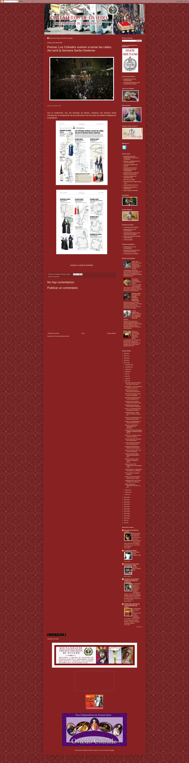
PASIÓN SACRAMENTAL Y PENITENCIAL (131, 188)
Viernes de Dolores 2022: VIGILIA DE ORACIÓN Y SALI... (132, 455)
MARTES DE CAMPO (129, 179)
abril (126, 380)
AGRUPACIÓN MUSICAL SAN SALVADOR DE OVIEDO (132, 83)
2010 (125, 522)
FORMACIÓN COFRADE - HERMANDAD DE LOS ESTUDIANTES (131, 169)
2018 (125, 504)
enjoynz (96, 750)
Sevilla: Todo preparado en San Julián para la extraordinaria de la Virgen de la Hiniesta (136, 265)
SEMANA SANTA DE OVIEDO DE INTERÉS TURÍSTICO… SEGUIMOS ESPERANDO (136, 297)
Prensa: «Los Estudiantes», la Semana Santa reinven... (133, 422)
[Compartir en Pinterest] (81, 274)
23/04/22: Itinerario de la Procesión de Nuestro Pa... (133, 391)
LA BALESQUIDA (128, 239)
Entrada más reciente (53, 333)
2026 (125, 353)
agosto (127, 371)
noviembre (128, 367)
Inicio (83, 333)
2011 (125, 520)
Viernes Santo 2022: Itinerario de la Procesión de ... (133, 439)
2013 (125, 515)
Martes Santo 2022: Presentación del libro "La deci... (132, 486)
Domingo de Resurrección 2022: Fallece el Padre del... (133, 405)
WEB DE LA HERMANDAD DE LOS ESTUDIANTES (132, 162)
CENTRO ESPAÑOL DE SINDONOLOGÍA (130, 177)
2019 (125, 502)
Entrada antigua (111, 333)
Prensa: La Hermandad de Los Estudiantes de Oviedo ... (133, 418)
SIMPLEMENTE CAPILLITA (131, 185)
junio (126, 376)
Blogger (112, 750)
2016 (125, 509)
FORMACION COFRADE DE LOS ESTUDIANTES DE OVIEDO (132, 605)
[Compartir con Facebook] (80, 274)
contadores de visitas (53, 639)
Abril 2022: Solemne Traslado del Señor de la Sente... (133, 383)
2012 (125, 518)
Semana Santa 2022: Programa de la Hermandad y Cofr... (133, 465)
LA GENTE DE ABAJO (130, 550)
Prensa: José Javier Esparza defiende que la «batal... (132, 477)
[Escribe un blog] (76, 274)
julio (126, 374)
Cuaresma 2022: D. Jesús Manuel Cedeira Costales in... (132, 414)
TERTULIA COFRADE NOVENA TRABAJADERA (132, 237)
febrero (127, 492)
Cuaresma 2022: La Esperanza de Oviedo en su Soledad (133, 470)
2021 (125, 497)
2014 (125, 513)
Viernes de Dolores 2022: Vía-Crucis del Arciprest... (133, 451)
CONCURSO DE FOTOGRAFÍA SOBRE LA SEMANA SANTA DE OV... (133, 432)
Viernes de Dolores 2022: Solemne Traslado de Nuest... (132, 460)
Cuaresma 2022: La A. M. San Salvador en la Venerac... (133, 481)
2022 (125, 362)
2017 (125, 506)
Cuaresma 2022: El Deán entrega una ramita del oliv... (133, 402)
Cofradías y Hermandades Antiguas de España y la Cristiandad (131, 580)
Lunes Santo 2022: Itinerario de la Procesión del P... (132, 443)
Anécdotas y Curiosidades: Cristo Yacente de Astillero (136, 281)
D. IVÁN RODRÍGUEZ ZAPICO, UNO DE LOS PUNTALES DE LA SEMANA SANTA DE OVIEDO (132, 315)
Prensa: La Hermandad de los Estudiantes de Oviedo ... (133, 409)
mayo (126, 378)
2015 (125, 511)
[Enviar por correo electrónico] (74, 274)
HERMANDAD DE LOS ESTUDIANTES (130, 79)
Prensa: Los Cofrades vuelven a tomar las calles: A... (133, 436)
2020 (125, 499)
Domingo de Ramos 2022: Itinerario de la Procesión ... (133, 447)
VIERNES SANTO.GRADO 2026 (137, 569)
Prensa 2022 (56, 276)
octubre (127, 369)
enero (127, 494)
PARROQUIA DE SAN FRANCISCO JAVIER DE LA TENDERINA (131, 158)
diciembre (128, 364)
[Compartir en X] (78, 274)
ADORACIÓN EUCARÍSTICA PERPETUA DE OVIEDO (131, 173)
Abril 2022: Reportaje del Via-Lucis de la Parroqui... (133, 394)
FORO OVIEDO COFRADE (131, 190)
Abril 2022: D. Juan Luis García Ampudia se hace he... (133, 387)
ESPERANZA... (136, 552)
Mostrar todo (139, 626)
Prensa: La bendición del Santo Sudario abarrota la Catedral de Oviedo (135, 335)
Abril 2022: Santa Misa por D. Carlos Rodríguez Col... (133, 398)
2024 (125, 358)
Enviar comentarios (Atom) (62, 336)
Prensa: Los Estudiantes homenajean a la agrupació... (131, 426)
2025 (125, 355)
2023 (125, 360)
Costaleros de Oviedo (60, 274)
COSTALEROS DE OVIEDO (131, 227)
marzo (127, 490)
